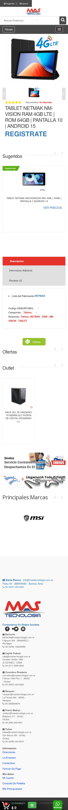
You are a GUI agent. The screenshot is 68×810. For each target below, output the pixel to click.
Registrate (10, 3)
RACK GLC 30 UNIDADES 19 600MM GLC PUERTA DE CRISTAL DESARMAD (18, 415)
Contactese (8, 763)
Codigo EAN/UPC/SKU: (21, 308)
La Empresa (9, 757)
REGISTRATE (26, 133)
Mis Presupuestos (12, 788)
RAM (45, 316)
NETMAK (40, 296)
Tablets (27, 312)
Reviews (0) (15, 280)
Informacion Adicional (20, 270)
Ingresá (24, 3)
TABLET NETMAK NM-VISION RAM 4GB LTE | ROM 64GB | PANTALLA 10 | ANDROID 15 (33, 116)
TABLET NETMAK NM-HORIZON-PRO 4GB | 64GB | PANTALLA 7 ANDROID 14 (34, 200)
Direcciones (8, 752)
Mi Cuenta (8, 777)
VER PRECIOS (52, 207)
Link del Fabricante (23, 296)
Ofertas (37, 342)
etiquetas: (14, 316)
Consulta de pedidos (13, 783)
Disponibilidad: (32, 102)
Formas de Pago (11, 768)
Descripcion (17, 261)
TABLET (22, 320)
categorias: (14, 312)
